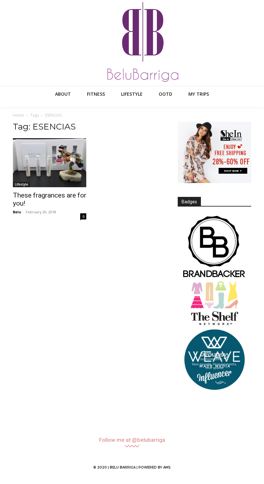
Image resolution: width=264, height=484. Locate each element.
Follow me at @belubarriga (132, 440)
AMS (167, 467)
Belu (17, 211)
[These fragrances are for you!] (49, 162)
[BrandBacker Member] (214, 247)
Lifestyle (21, 184)
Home (18, 115)
